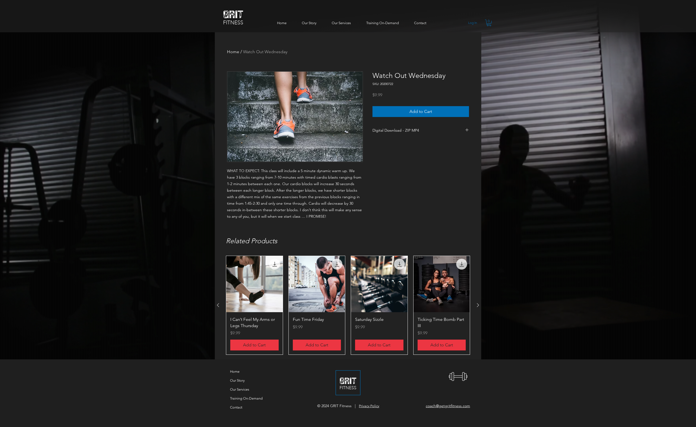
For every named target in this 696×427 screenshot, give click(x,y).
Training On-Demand (246, 398)
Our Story (237, 380)
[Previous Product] (218, 305)
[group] (348, 305)
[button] (489, 23)
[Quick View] (254, 284)
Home (233, 51)
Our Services (239, 389)
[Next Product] (478, 305)
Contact (236, 407)
